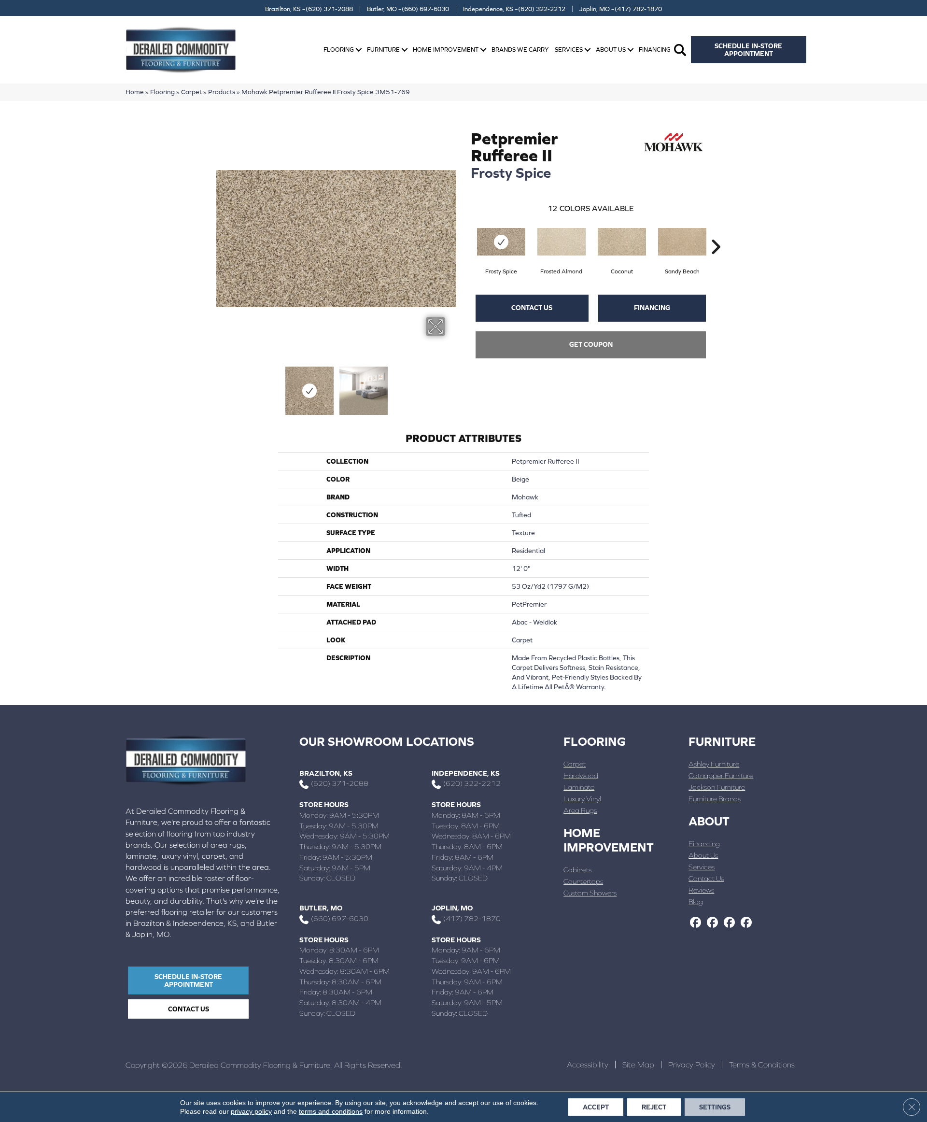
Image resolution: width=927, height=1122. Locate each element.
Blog (695, 901)
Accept (596, 1107)
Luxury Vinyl (582, 799)
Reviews (701, 890)
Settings (714, 1107)
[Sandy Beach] (682, 242)
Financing (655, 49)
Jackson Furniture (716, 787)
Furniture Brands (714, 799)
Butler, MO (320, 908)
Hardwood (580, 775)
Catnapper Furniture (720, 775)
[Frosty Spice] (501, 242)
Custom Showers (590, 893)
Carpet (191, 92)
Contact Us (531, 308)
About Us (611, 49)
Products (221, 92)
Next (451, 386)
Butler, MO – (408, 9)
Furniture (383, 49)
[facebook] (695, 923)
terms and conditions (331, 1111)
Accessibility (587, 1064)
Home (135, 92)
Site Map (638, 1064)
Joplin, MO (452, 908)
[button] (359, 50)
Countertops (583, 881)
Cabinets (577, 870)
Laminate (578, 787)
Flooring (338, 49)
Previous (221, 386)
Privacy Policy (691, 1064)
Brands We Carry (520, 49)
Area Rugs (580, 810)
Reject (654, 1107)
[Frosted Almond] (561, 242)
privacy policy (251, 1111)
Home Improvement (445, 49)
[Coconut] (621, 242)
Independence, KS (466, 773)
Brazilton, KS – (309, 9)
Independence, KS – (514, 9)
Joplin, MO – (620, 9)
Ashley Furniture (713, 764)
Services (569, 49)
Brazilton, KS (325, 773)
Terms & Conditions (762, 1064)
